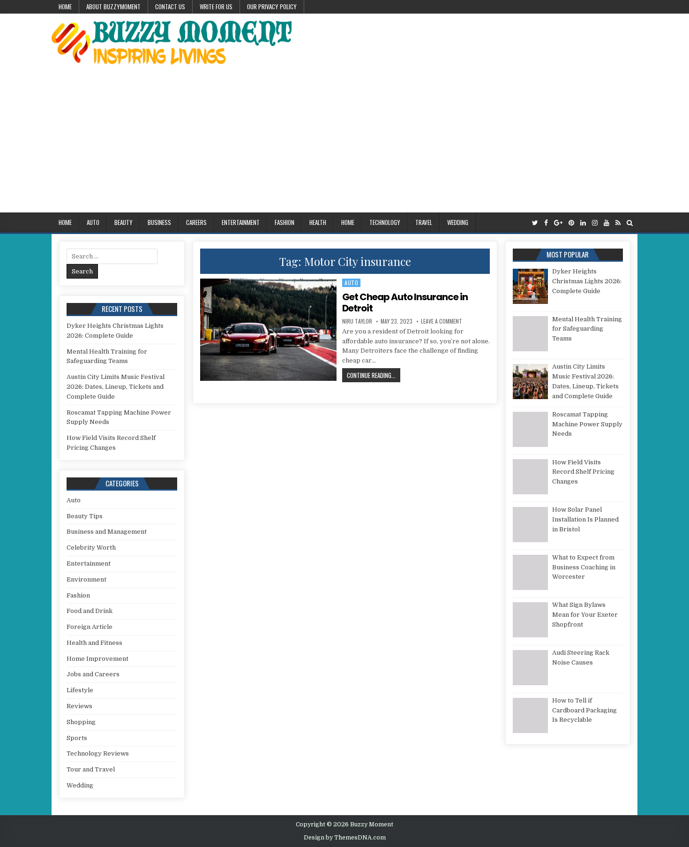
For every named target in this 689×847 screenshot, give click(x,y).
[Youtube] (606, 223)
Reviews (79, 706)
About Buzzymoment (113, 6)
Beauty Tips (85, 516)
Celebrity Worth (91, 547)
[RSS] (618, 223)
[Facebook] (546, 223)
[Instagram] (595, 223)
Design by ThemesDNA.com (345, 837)
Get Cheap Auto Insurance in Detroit (405, 302)
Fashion (284, 222)
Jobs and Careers (93, 674)
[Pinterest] (571, 223)
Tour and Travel (91, 769)
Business (159, 222)
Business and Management (107, 531)
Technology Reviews (98, 753)
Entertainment (241, 222)
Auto (93, 222)
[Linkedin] (583, 223)
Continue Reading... (373, 375)
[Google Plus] (558, 223)
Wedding (457, 222)
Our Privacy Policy (272, 6)
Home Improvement (97, 658)
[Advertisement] (344, 142)
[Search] (630, 223)
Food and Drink (89, 610)
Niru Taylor (357, 321)
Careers (196, 222)
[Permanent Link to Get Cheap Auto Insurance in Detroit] (268, 330)
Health (317, 222)
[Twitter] (535, 223)
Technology (384, 222)
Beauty (123, 222)
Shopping (81, 722)
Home (65, 6)
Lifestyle (80, 690)
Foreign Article (89, 626)
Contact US (170, 6)
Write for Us (216, 6)
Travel (423, 222)
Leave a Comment (441, 321)
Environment (86, 579)
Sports (77, 737)
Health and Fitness (94, 642)
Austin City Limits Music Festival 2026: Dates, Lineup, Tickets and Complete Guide (116, 386)
